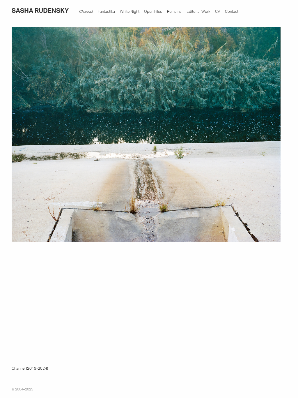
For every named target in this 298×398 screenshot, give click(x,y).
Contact (231, 11)
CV (217, 11)
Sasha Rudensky (40, 11)
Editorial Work (198, 11)
